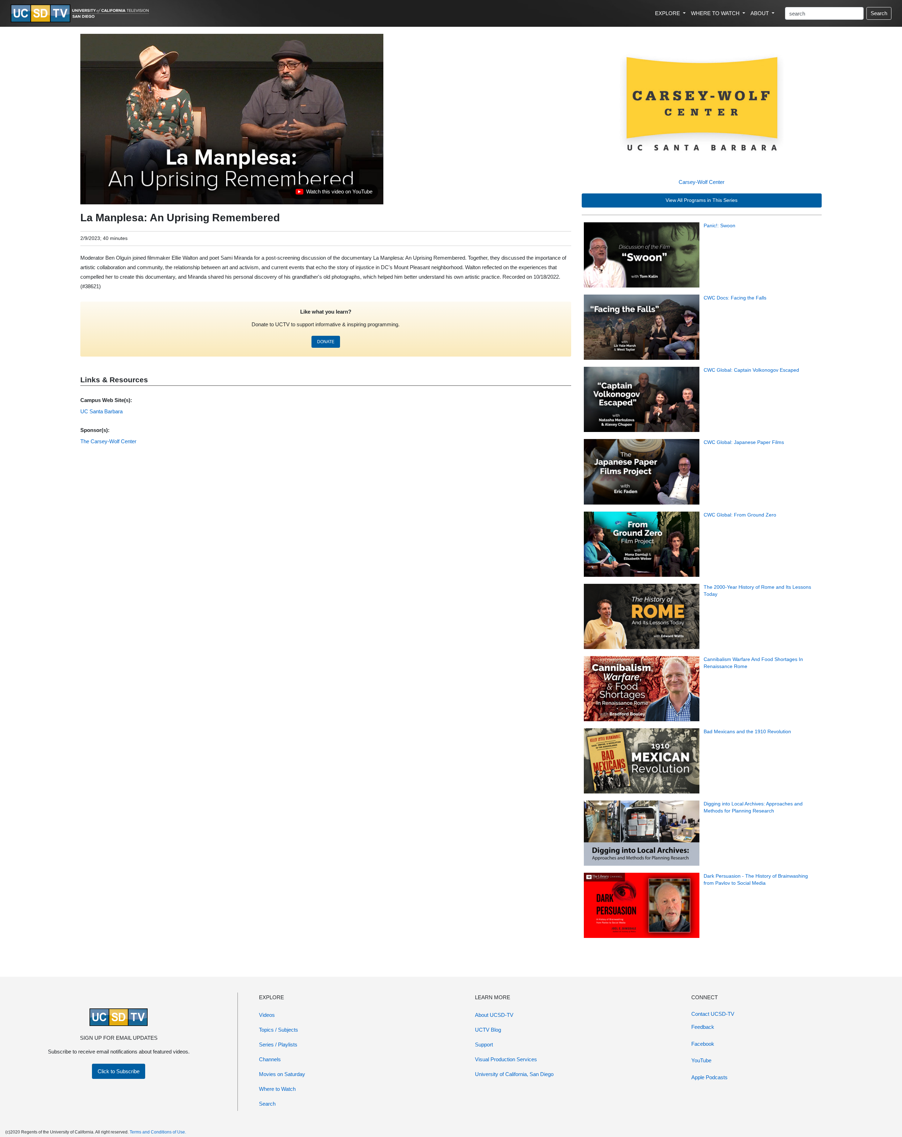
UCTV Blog (488, 1030)
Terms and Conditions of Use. (158, 1132)
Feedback (702, 1027)
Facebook (702, 1044)
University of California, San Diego (514, 1074)
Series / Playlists (278, 1045)
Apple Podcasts (709, 1077)
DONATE (325, 341)
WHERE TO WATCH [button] (716, 13)
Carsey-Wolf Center (701, 182)
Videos (267, 1015)
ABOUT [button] (760, 13)
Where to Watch (277, 1089)
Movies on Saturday (282, 1074)
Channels (270, 1059)
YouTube (701, 1060)
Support (484, 1045)
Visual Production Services (506, 1059)
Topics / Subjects (278, 1030)
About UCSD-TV (494, 1015)
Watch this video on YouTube (333, 193)
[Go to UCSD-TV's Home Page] (81, 13)
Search (879, 13)
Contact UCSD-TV (712, 1014)
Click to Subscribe (119, 1071)
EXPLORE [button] (668, 13)
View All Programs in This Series (701, 200)
